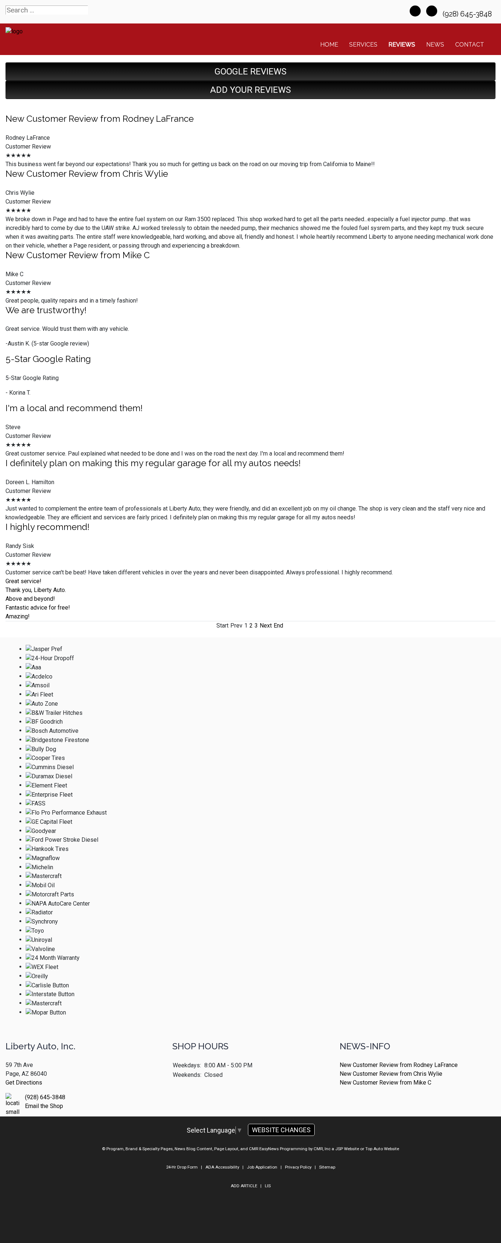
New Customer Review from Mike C (78, 255)
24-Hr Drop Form (182, 1167)
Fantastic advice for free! (38, 607)
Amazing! (18, 616)
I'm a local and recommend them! (74, 408)
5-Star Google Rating (48, 359)
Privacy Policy (298, 1167)
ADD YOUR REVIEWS (250, 90)
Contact (469, 44)
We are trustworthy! (46, 310)
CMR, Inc (322, 1148)
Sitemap (327, 1167)
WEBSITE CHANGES (281, 1130)
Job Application (262, 1167)
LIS (268, 1185)
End (278, 625)
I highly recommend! (47, 527)
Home (329, 44)
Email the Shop (44, 1106)
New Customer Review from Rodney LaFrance (100, 118)
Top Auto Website (382, 1148)
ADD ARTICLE (244, 1185)
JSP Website (347, 1148)
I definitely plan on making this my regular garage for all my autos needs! (153, 463)
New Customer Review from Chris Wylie (87, 173)
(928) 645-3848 (468, 14)
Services (363, 44)
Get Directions (24, 1082)
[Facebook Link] (415, 11)
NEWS (435, 44)
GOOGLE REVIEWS (250, 71)
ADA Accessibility (222, 1167)
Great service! (23, 581)
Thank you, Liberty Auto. (36, 589)
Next (266, 625)
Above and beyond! (30, 598)
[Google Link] (431, 11)
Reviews (401, 44)
